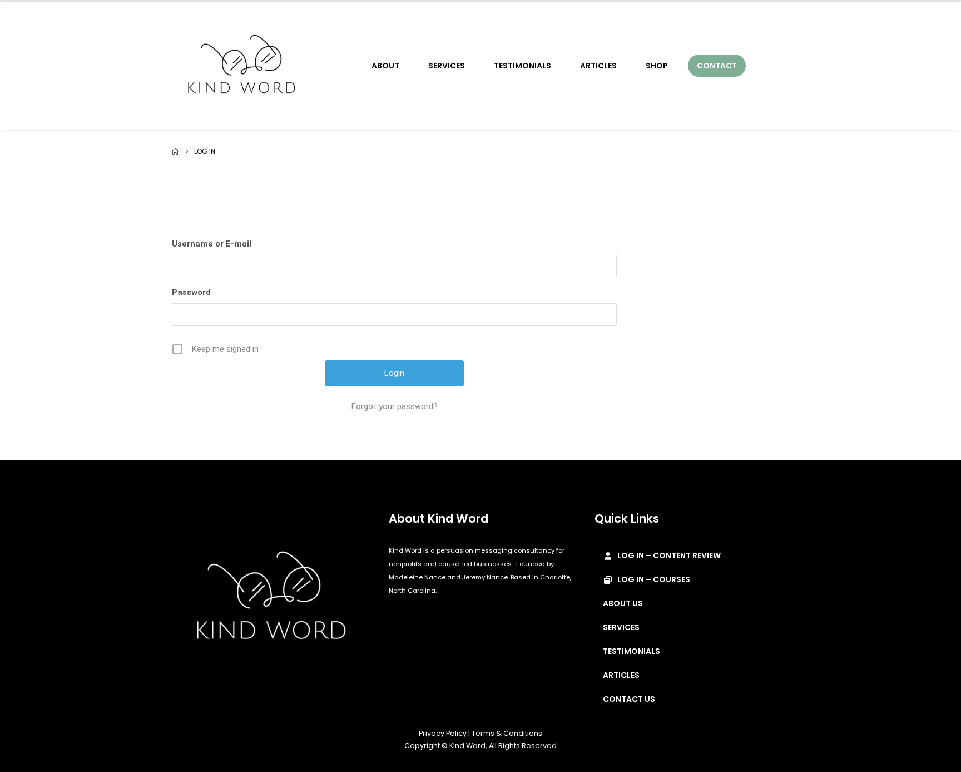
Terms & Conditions (507, 733)
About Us (623, 603)
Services (446, 65)
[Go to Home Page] (175, 151)
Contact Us (629, 699)
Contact (717, 65)
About (385, 65)
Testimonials (522, 65)
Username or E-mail (211, 244)
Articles (598, 65)
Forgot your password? (394, 406)
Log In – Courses (653, 579)
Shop (657, 65)
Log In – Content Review (669, 555)
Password (191, 292)
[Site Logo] (241, 65)
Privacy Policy (443, 733)
